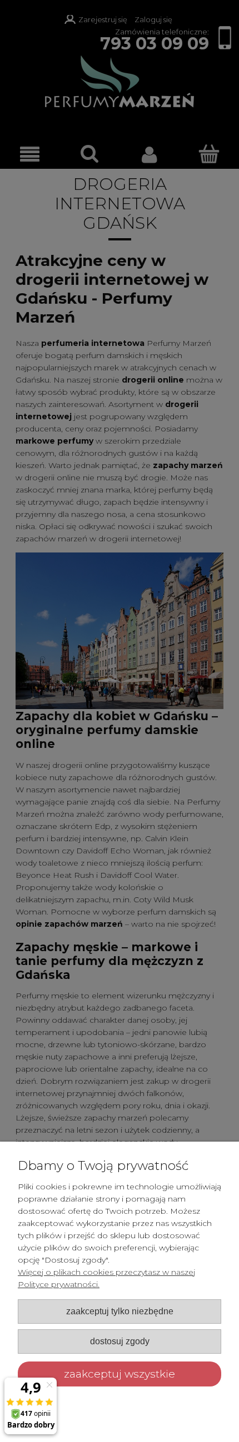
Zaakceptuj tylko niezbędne (119, 1311)
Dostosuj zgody (120, 1341)
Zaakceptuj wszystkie (119, 1374)
